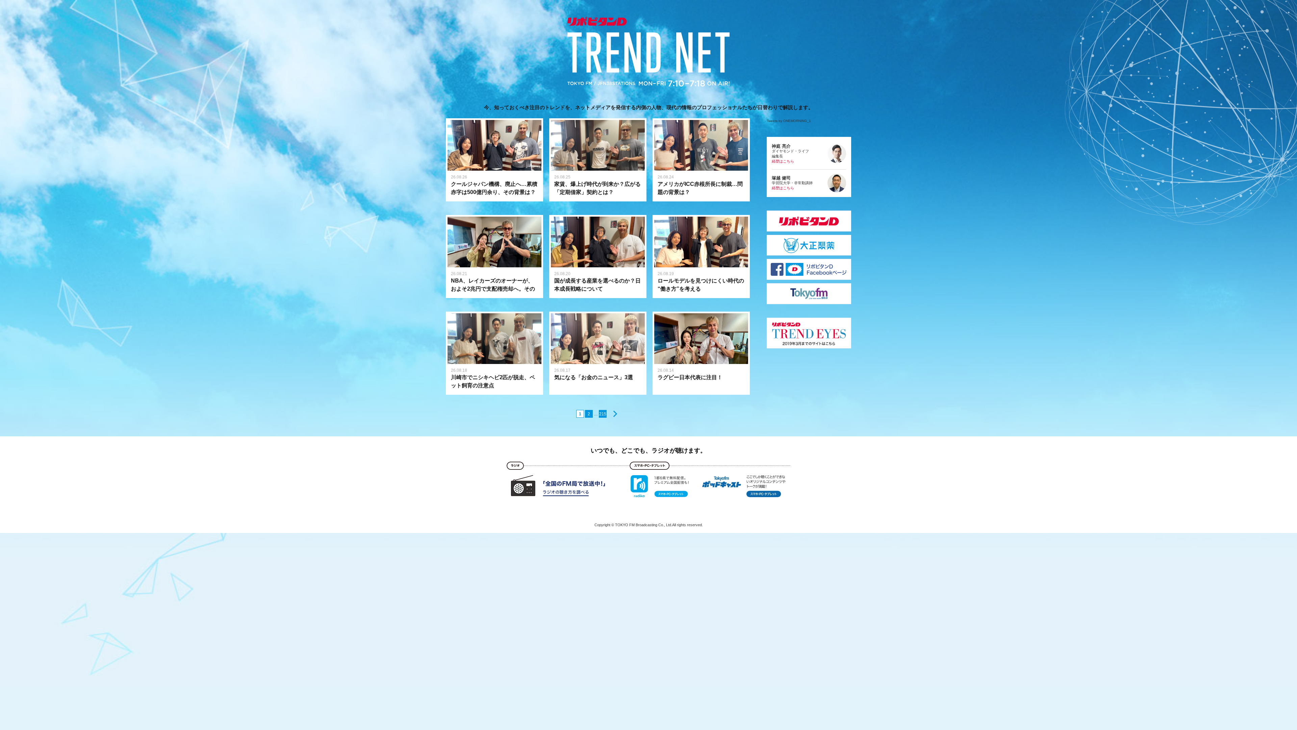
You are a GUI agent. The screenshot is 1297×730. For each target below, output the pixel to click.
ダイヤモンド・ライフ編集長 (790, 153)
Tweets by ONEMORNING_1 (789, 121)
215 (602, 414)
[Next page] (613, 413)
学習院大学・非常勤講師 (792, 182)
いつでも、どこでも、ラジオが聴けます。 (648, 450)
